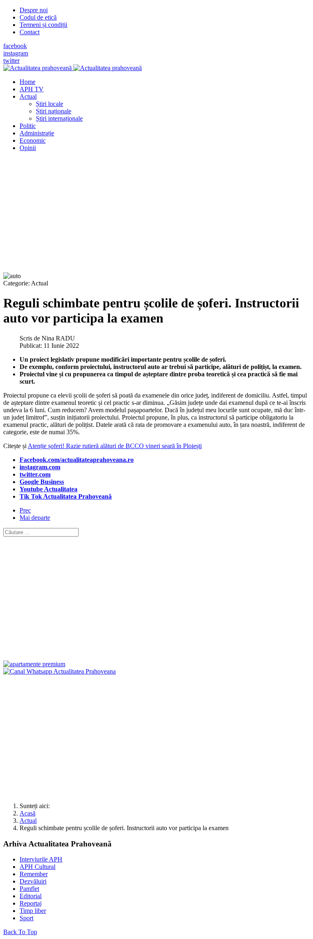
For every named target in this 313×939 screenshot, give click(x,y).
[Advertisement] (156, 215)
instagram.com (40, 467)
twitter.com (35, 474)
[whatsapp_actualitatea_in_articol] (59, 671)
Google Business (42, 481)
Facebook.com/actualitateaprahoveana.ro (77, 459)
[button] (28, 96)
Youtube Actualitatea (48, 489)
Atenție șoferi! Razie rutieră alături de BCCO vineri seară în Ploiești (115, 445)
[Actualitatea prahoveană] (72, 67)
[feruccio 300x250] (34, 664)
